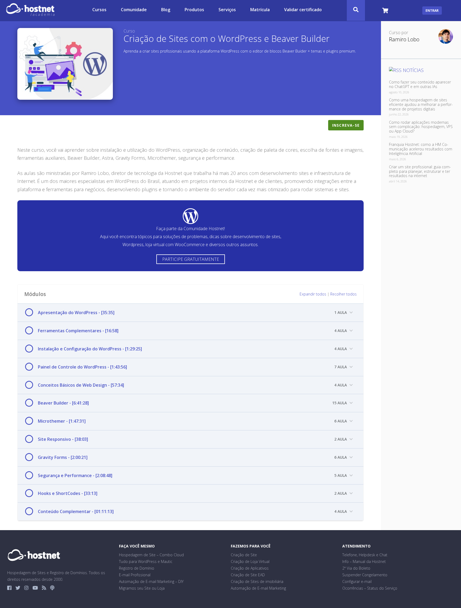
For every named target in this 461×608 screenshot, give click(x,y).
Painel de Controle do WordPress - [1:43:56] (82, 367)
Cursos (99, 9)
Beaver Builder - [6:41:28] (63, 403)
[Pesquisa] (356, 10)
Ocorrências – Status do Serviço (369, 588)
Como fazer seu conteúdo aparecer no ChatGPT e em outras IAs (420, 84)
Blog (165, 9)
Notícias (413, 70)
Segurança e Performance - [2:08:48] (75, 475)
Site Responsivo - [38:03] (63, 439)
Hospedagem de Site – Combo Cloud (151, 554)
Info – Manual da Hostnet (364, 561)
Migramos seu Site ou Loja (142, 588)
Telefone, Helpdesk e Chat (364, 554)
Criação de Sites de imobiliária (257, 581)
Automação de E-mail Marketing (258, 588)
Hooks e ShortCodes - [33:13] (67, 493)
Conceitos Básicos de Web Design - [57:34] (81, 385)
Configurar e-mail (357, 581)
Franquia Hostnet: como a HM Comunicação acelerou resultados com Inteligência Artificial (420, 149)
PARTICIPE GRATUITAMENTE (190, 259)
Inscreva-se (346, 125)
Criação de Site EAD (248, 574)
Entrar (432, 10)
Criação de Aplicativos (250, 568)
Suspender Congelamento (364, 574)
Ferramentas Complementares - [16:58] (78, 331)
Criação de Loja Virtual (250, 561)
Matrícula (260, 9)
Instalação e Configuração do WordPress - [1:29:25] (90, 349)
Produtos (194, 9)
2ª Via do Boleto (356, 568)
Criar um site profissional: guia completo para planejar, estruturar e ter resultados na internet (420, 171)
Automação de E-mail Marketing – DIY (151, 581)
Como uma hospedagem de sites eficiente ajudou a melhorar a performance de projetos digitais (421, 104)
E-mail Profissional (134, 574)
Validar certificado (303, 9)
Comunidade (134, 9)
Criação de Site (244, 554)
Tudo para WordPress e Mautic (145, 561)
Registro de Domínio (136, 568)
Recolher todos (343, 294)
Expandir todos (313, 294)
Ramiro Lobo (404, 39)
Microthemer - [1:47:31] (62, 421)
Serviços (227, 9)
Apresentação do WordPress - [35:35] (76, 312)
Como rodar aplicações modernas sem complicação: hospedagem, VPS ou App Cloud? (421, 127)
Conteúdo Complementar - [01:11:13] (76, 511)
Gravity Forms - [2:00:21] (63, 457)
